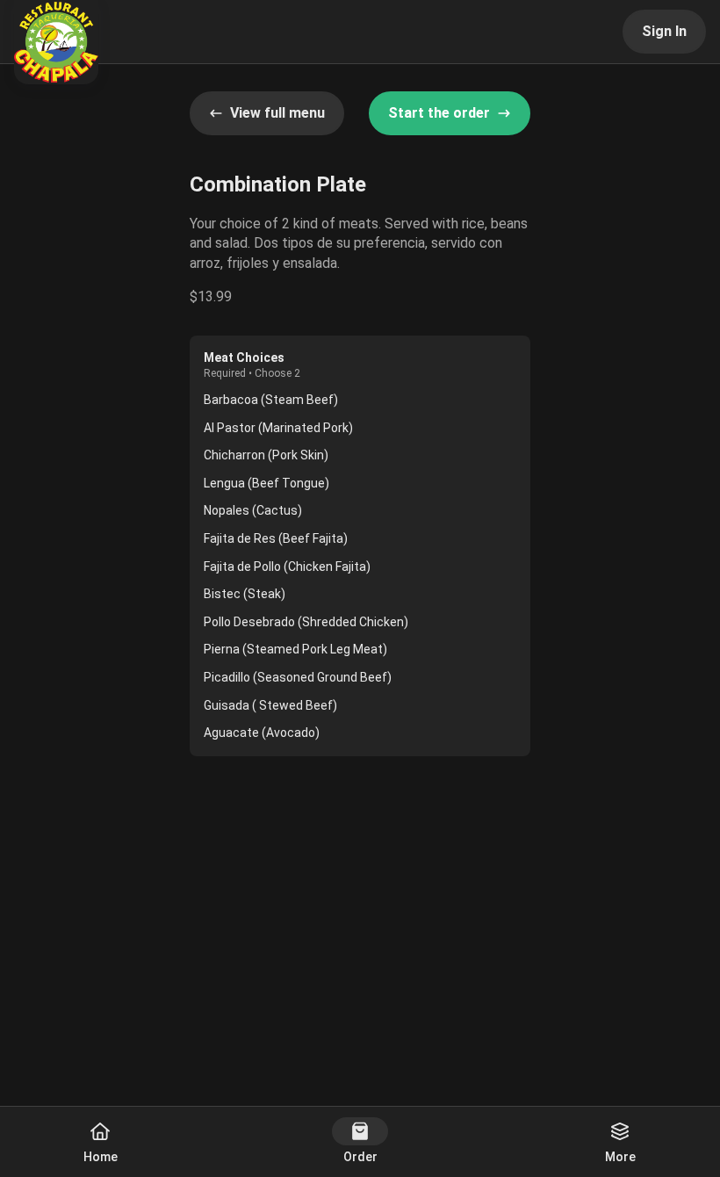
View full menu (277, 113)
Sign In (664, 31)
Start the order (439, 113)
